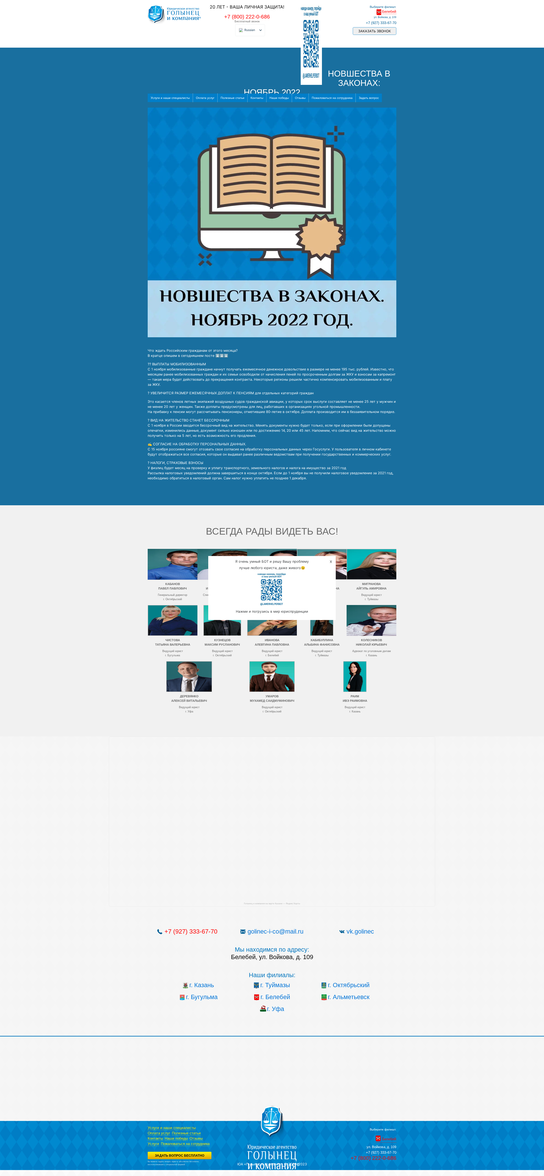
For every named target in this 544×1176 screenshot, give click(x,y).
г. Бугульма (202, 997)
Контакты (257, 98)
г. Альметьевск (349, 997)
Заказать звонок (374, 31)
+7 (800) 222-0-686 (247, 17)
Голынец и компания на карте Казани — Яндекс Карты (272, 903)
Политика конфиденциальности (162, 1167)
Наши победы (279, 98)
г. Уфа (275, 1008)
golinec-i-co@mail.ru (275, 931)
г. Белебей (275, 997)
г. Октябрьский (349, 985)
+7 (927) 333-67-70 (381, 23)
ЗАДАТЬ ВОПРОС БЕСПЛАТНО (179, 1155)
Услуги (153, 1144)
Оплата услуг (205, 98)
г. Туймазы (275, 985)
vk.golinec (360, 931)
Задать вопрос (369, 98)
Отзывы (300, 98)
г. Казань (201, 985)
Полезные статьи (232, 98)
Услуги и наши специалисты (170, 98)
